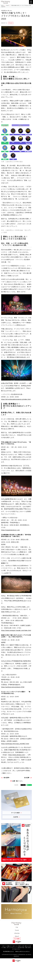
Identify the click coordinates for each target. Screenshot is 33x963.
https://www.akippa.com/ (16, 755)
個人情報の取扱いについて (8, 951)
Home (2, 5)
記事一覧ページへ (17, 781)
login (18, 938)
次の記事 (26, 777)
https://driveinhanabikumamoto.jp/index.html (16, 399)
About (17, 936)
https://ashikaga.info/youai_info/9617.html (15, 743)
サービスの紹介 (15, 812)
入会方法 (15, 817)
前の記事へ (7, 777)
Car (17, 927)
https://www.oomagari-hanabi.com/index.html (16, 630)
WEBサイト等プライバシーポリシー (22, 951)
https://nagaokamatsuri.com (10, 530)
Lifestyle (16, 933)
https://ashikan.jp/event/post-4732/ (12, 687)
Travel (7, 5)
